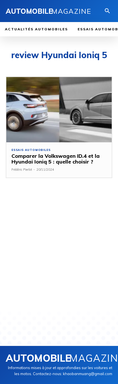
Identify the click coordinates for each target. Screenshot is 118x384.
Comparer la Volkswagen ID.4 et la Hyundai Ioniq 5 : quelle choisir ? (55, 159)
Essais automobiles (30, 150)
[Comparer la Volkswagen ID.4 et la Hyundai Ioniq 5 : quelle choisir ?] (59, 109)
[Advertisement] (59, 251)
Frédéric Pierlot (21, 170)
